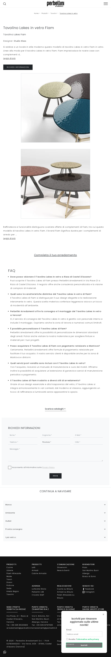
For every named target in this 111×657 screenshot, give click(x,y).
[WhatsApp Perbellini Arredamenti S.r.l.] (4, 652)
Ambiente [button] (10, 513)
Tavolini (54, 13)
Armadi (35, 570)
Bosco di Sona (89, 576)
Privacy (60, 641)
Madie (9, 576)
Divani (9, 582)
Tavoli (9, 579)
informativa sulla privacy (88, 639)
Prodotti (45, 13)
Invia (55, 476)
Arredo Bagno (12, 591)
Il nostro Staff (38, 595)
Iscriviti (84, 645)
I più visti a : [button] (11, 537)
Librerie (9, 570)
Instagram (90, 592)
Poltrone (10, 585)
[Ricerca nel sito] (4, 4)
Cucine (9, 567)
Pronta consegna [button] (13, 529)
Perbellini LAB (38, 592)
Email (68, 629)
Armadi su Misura (65, 592)
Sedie (9, 588)
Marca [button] (8, 504)
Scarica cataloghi (54, 408)
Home (36, 13)
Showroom (62, 567)
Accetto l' (83, 639)
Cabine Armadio (39, 573)
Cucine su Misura (65, 589)
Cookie (69, 641)
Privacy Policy (48, 467)
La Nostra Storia (39, 589)
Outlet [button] (8, 521)
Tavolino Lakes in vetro (68, 13)
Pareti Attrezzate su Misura (65, 596)
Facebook (89, 589)
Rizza (84, 567)
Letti (33, 567)
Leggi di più (9, 58)
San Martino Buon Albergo (90, 572)
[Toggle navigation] (105, 3)
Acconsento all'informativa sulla (33, 467)
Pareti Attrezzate (13, 573)
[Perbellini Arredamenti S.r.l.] (55, 4)
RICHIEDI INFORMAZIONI (18, 67)
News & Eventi (63, 570)
